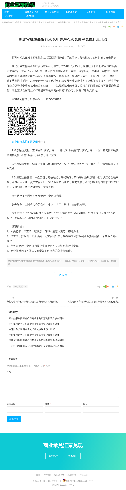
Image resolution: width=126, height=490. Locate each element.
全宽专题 (47, 475)
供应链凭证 (71, 12)
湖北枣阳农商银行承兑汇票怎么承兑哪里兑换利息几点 (93, 301)
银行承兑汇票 (31, 12)
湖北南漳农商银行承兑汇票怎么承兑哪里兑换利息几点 (32, 301)
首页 (6, 12)
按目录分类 (59, 475)
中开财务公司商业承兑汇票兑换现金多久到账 (32, 329)
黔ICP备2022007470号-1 (63, 485)
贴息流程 (110, 12)
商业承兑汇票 (52, 12)
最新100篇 (72, 475)
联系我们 (29, 15)
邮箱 (48, 404)
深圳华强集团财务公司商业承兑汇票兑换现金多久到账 (36, 340)
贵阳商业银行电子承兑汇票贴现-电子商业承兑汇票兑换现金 (28, 22)
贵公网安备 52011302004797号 (80, 481)
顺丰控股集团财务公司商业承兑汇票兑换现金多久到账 (36, 318)
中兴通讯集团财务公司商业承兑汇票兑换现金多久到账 (36, 345)
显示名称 (12, 404)
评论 (9, 371)
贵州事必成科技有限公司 (51, 481)
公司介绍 (8, 15)
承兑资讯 (90, 12)
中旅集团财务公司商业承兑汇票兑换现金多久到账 (34, 335)
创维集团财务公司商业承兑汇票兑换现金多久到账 (34, 324)
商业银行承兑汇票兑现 (25, 141)
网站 (85, 404)
